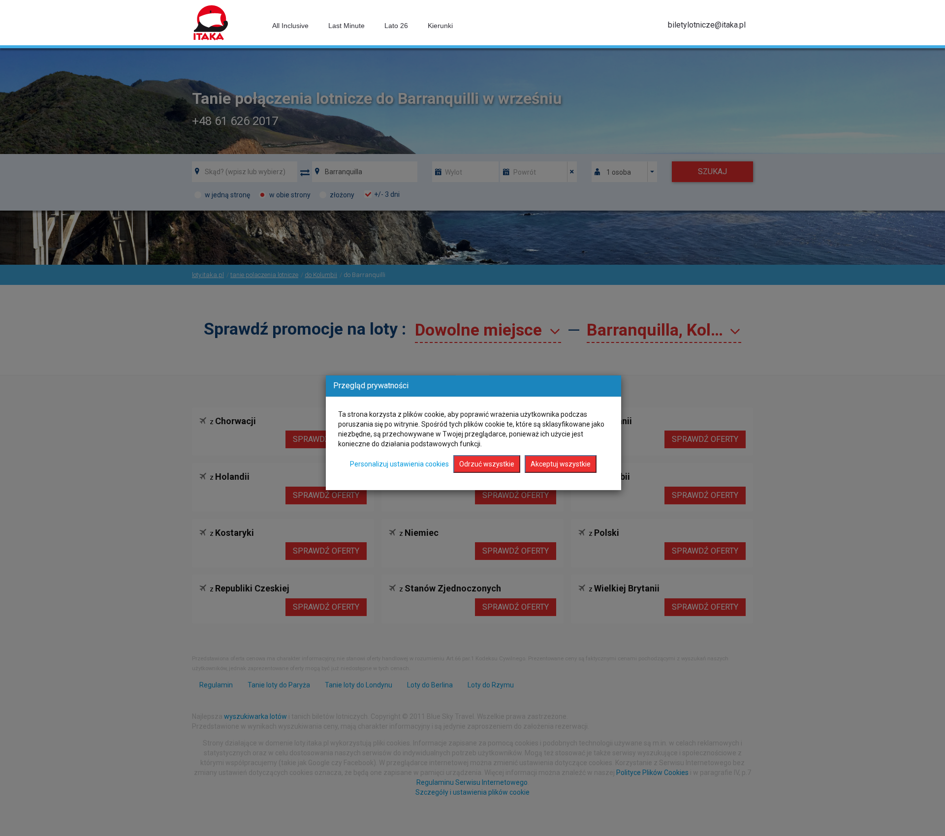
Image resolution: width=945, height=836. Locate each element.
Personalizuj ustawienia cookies (399, 464)
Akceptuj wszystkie (561, 464)
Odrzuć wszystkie (486, 464)
